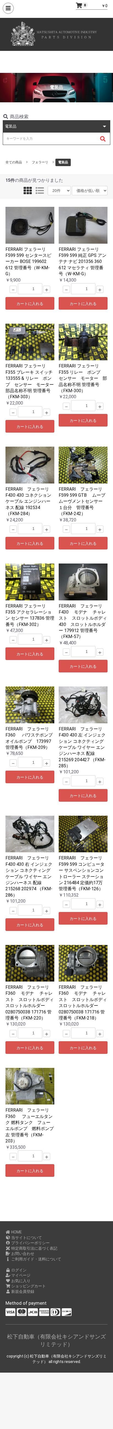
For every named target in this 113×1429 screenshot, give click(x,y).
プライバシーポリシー (30, 1243)
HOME (16, 1232)
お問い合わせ (22, 1253)
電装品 (63, 162)
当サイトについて (26, 1237)
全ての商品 (13, 162)
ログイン (18, 1270)
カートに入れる (29, 303)
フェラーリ (40, 162)
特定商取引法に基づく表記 (33, 1248)
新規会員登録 (22, 1291)
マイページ (20, 1275)
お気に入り (20, 1281)
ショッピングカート (28, 1286)
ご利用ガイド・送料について (35, 1259)
